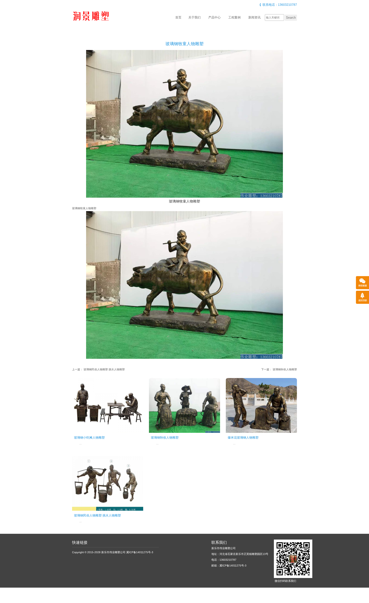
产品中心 (214, 17)
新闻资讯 (254, 17)
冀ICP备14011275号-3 (139, 552)
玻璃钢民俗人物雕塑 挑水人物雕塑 (104, 369)
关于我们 (194, 17)
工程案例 (234, 17)
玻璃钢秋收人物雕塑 (285, 369)
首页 (178, 17)
